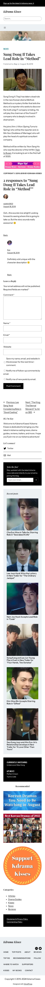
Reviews (12, 909)
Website (7, 347)
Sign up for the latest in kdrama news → (18, 3)
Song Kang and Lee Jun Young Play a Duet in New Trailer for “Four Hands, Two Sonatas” (21, 660)
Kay (8, 250)
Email (6, 335)
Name (6, 323)
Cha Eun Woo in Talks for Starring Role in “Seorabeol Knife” (22, 533)
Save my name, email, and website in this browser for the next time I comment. (23, 361)
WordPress (28, 984)
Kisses (11, 902)
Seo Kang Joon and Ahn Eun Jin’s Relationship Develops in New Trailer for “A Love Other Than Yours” (22, 746)
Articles (11, 896)
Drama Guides (14, 899)
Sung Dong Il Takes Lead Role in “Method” (21, 56)
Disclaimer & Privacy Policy (17, 919)
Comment (8, 295)
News (6, 49)
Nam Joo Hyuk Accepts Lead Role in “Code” (22, 618)
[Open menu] (4, 27)
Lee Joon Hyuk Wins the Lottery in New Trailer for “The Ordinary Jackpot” (22, 575)
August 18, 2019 (9, 206)
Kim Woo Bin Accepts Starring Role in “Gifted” (21, 702)
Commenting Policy (14, 922)
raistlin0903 (8, 204)
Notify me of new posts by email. (21, 379)
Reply (5, 235)
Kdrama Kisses (12, 11)
